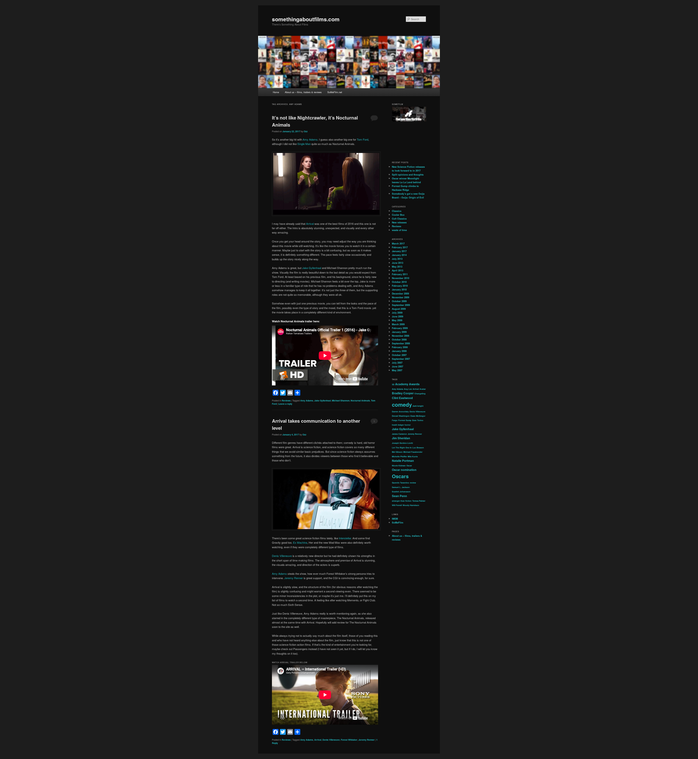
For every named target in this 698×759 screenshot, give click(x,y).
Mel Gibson (397, 452)
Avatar (423, 389)
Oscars (400, 476)
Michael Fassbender (412, 452)
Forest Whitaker (349, 739)
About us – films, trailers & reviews (303, 92)
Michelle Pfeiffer (399, 456)
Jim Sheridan (401, 438)
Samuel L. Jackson (401, 487)
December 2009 (400, 293)
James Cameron (399, 434)
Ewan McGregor (417, 416)
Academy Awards (407, 384)
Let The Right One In (402, 447)
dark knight (418, 406)
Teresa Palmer (418, 500)
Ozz (306, 131)
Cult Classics (399, 218)
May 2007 (397, 370)
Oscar (409, 465)
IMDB (395, 518)
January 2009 (399, 332)
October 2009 (399, 301)
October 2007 (399, 355)
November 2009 (400, 297)
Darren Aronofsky (400, 411)
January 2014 (399, 255)
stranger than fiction (402, 500)
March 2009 (398, 324)
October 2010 (399, 282)
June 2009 (397, 316)
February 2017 (400, 247)
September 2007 (401, 358)
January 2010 (399, 289)
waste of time (399, 230)
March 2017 (398, 243)
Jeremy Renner (293, 578)
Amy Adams (310, 139)
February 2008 (400, 347)
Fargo (395, 420)
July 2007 (397, 362)
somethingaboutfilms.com (306, 19)
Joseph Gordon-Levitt (402, 443)
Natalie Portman (403, 461)
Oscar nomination (404, 470)
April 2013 (397, 270)
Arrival (310, 224)
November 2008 (400, 335)
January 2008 (399, 351)
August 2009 (399, 308)
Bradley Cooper (403, 393)
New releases (399, 222)
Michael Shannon (341, 400)
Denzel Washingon (401, 416)
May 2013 (397, 266)
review (413, 482)
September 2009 (401, 305)
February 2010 (400, 285)
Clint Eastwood (402, 398)
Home (276, 92)
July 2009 (397, 312)
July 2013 (397, 258)
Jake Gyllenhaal (312, 268)
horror (408, 424)
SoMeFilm (397, 522)
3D (393, 384)
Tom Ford (362, 139)
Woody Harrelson (411, 505)
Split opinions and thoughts (408, 174)
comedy (402, 404)
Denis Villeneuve (282, 556)
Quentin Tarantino (400, 482)
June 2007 (397, 366)
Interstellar (345, 538)
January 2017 (399, 251)
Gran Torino (417, 420)
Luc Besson (418, 447)
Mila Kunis (413, 456)
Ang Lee (408, 389)
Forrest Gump (404, 420)
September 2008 (401, 343)
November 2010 (400, 278)
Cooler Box (398, 214)
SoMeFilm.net (334, 92)
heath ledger (398, 424)
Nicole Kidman (399, 465)
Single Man (304, 144)
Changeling (420, 393)
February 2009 (400, 328)
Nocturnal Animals (360, 400)
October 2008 (399, 339)
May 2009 (397, 320)
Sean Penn (399, 496)
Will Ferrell (397, 505)
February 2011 (400, 274)
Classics (396, 211)
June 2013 (397, 262)
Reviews (286, 400)
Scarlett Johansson (401, 491)
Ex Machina (300, 542)
